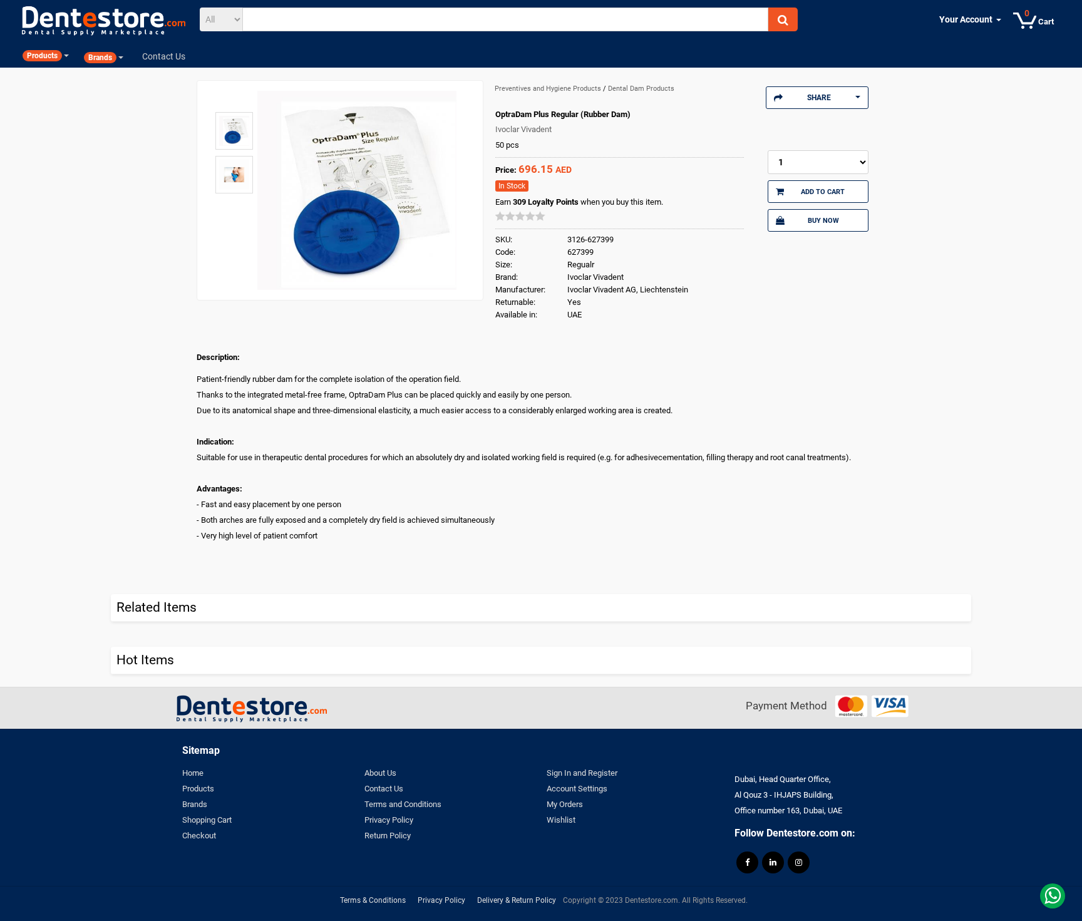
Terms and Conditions (402, 804)
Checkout (199, 835)
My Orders (565, 804)
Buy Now (823, 220)
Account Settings (577, 788)
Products (198, 788)
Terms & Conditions (373, 900)
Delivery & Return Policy (516, 900)
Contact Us (383, 788)
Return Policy (387, 835)
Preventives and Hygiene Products (549, 89)
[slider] (520, 216)
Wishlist (561, 820)
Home (193, 773)
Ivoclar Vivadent (523, 129)
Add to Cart (823, 191)
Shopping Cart (207, 820)
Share (819, 97)
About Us (380, 773)
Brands (194, 804)
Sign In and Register (582, 773)
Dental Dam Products (641, 89)
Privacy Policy (388, 820)
